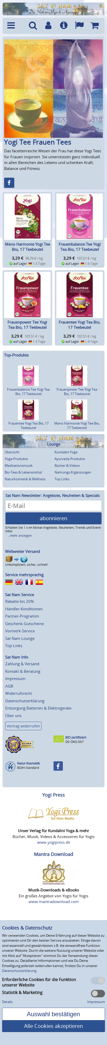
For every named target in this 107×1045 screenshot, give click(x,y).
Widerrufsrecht (18, 693)
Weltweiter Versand (22, 551)
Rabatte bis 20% (19, 601)
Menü (15, 26)
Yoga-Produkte (16, 458)
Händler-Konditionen (24, 608)
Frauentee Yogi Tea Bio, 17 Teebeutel (80, 324)
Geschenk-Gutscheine (24, 623)
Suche (33, 26)
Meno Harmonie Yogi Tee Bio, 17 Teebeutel (27, 246)
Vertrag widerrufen (23, 726)
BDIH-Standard (28, 767)
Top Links (62, 479)
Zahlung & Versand (22, 663)
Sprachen (79, 26)
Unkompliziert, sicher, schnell (26, 564)
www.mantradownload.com (54, 901)
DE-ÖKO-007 (74, 742)
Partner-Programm (22, 616)
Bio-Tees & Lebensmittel (23, 472)
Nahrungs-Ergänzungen (73, 472)
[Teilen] (9, 183)
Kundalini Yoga (66, 452)
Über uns (13, 715)
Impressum (15, 678)
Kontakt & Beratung (22, 671)
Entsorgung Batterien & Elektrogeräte (38, 708)
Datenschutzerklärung (24, 700)
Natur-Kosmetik (28, 763)
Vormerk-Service (20, 630)
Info (63, 26)
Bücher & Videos (67, 465)
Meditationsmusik (19, 465)
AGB (9, 686)
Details (7, 1001)
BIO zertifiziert (75, 737)
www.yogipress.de (53, 842)
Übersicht (12, 452)
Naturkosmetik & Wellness (25, 479)
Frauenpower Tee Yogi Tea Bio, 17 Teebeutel (27, 324)
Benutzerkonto (48, 26)
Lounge (53, 444)
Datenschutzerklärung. (19, 970)
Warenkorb (94, 26)
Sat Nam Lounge (20, 638)
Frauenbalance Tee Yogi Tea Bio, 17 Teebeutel (80, 246)
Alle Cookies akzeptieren (53, 1025)
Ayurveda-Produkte (70, 458)
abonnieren (53, 518)
